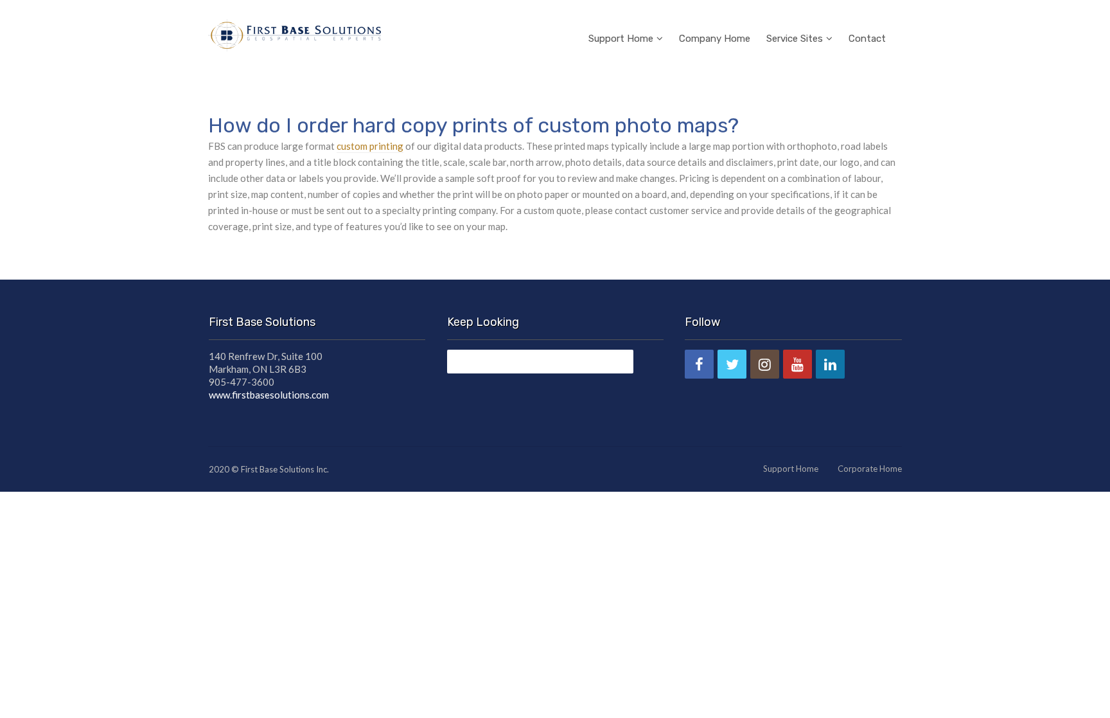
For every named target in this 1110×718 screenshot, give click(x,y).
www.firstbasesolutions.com (269, 394)
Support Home (620, 38)
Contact (867, 38)
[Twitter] (732, 364)
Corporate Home (870, 468)
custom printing (370, 146)
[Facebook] (699, 364)
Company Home (714, 38)
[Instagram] (764, 364)
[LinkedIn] (830, 364)
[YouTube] (797, 364)
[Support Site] (294, 33)
